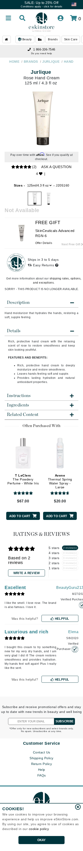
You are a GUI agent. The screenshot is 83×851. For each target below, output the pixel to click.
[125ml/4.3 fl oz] (35, 198)
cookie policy (39, 829)
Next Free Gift (71, 244)
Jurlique (41, 72)
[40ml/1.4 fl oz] (48, 198)
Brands (53, 39)
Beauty (26, 39)
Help (41, 769)
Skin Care (71, 39)
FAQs (41, 775)
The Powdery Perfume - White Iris (23, 479)
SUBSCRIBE (65, 721)
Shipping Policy (41, 758)
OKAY (41, 840)
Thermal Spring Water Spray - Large (60, 481)
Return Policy (41, 764)
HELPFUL (61, 618)
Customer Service (41, 743)
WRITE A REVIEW (26, 573)
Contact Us (41, 752)
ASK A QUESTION (56, 167)
